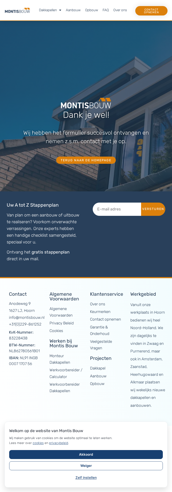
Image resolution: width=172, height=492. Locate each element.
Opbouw (91, 10)
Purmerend (140, 351)
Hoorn (159, 312)
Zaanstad (138, 366)
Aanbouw (73, 10)
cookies (38, 443)
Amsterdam (152, 359)
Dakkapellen (48, 10)
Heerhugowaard (144, 374)
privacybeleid (58, 443)
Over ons (120, 10)
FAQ (106, 10)
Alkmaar (137, 382)
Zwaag (153, 343)
